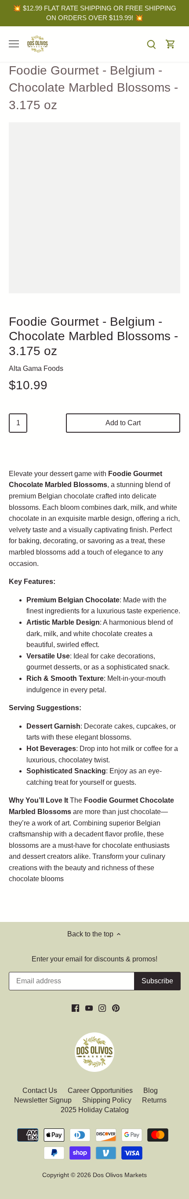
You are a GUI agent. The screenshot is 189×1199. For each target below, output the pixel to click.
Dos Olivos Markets (120, 1174)
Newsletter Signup (43, 1100)
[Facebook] (75, 1008)
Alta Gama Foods (36, 368)
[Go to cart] (170, 44)
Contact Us (40, 1090)
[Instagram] (102, 1008)
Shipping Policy (106, 1100)
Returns (154, 1100)
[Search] (151, 44)
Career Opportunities (100, 1090)
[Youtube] (89, 1008)
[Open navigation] (14, 43)
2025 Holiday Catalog (95, 1110)
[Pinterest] (116, 1008)
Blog (150, 1090)
